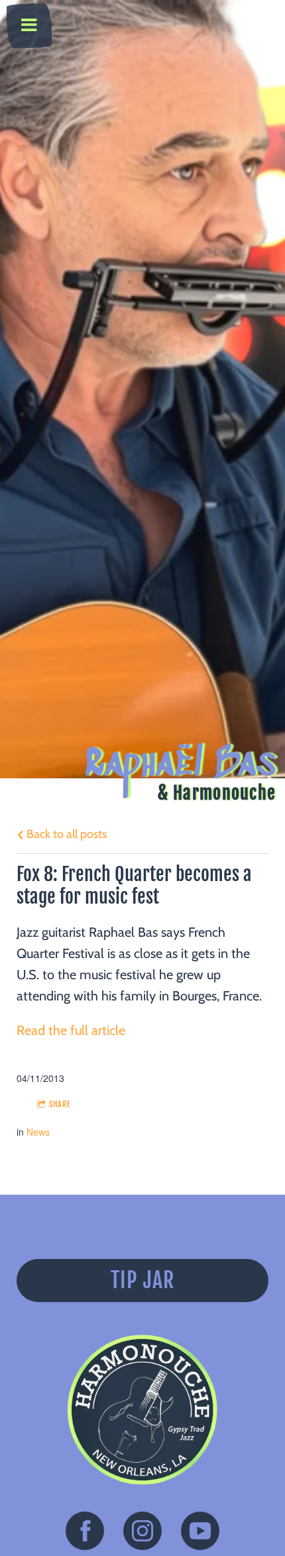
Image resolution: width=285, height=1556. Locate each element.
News (38, 1131)
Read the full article (71, 1030)
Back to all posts (65, 834)
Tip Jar (143, 1280)
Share (60, 1104)
